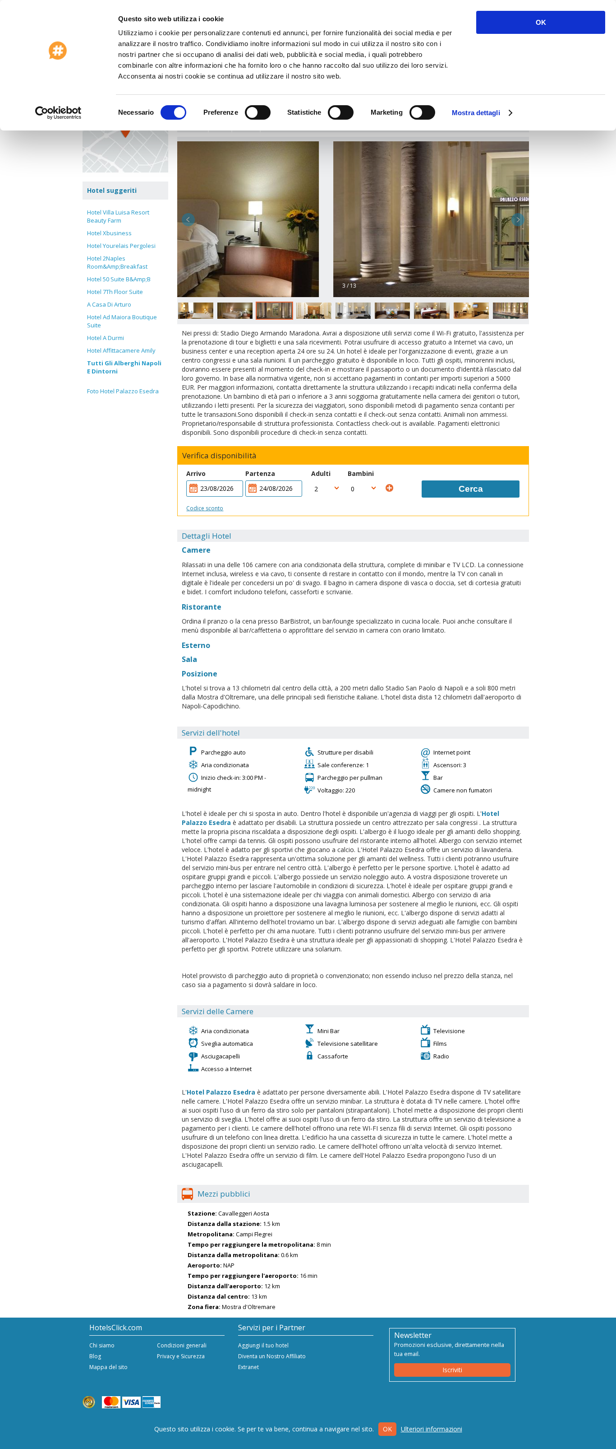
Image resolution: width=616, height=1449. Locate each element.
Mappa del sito (108, 1367)
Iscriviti (452, 1369)
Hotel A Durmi (105, 338)
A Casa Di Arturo (109, 304)
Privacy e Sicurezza (181, 1356)
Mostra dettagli (476, 112)
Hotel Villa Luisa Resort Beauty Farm (118, 216)
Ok (387, 1429)
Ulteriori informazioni (431, 1429)
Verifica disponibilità (219, 455)
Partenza (260, 473)
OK (541, 22)
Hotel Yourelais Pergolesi (121, 246)
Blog (95, 1356)
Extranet (248, 1367)
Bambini (361, 473)
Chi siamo (102, 1345)
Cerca (471, 489)
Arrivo (196, 473)
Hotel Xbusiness (109, 233)
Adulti (321, 473)
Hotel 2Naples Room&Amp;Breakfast (117, 262)
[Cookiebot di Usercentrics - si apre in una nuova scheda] (58, 113)
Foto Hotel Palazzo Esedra (123, 391)
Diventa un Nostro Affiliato (272, 1356)
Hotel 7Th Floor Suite (115, 292)
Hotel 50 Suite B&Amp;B (119, 279)
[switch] (258, 112)
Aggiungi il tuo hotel (263, 1345)
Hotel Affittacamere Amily (121, 350)
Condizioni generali (182, 1345)
